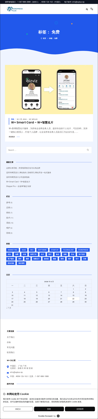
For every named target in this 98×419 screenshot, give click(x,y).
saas (24, 250)
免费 (16, 254)
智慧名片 (36, 259)
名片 (42, 254)
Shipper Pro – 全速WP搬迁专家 (18, 186)
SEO (31, 250)
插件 (19, 259)
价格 (9, 342)
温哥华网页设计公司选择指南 (17, 177)
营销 (8, 233)
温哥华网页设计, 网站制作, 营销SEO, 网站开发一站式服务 (28, 173)
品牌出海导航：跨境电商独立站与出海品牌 (23, 168)
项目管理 (21, 263)
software (42, 250)
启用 (8, 207)
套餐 (65, 254)
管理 (62, 259)
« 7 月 (8, 308)
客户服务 (11, 259)
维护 (8, 228)
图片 (50, 254)
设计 (77, 259)
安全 (72, 254)
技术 (8, 218)
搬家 (27, 259)
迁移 (84, 259)
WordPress (83, 250)
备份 (57, 254)
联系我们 (11, 352)
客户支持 (82, 254)
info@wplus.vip (78, 2)
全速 (24, 254)
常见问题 (11, 347)
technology (68, 250)
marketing (12, 250)
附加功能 (11, 263)
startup (54, 250)
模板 (54, 259)
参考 (8, 202)
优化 (9, 254)
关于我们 (11, 337)
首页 (44, 38)
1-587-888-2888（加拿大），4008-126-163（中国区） (39, 2)
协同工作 (33, 254)
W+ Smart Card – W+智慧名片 (32, 122)
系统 (12, 119)
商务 (8, 213)
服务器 (46, 259)
